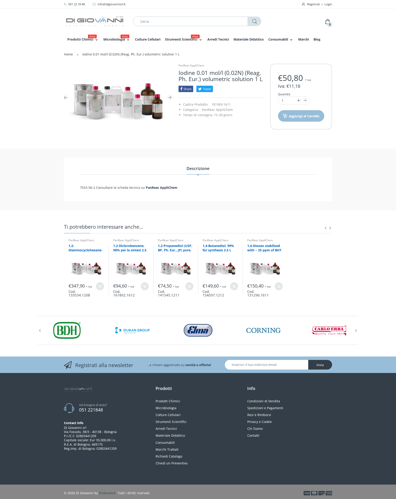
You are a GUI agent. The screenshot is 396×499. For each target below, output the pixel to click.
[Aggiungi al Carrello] (100, 286)
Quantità (284, 94)
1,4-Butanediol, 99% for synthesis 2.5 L (218, 248)
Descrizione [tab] (198, 168)
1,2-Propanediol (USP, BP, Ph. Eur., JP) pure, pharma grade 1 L (175, 250)
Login (328, 4)
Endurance (107, 493)
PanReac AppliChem (191, 65)
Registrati (313, 4)
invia (320, 365)
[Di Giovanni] (95, 21)
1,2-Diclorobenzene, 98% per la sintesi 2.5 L (129, 250)
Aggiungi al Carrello (304, 116)
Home (68, 54)
